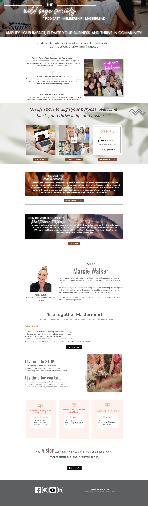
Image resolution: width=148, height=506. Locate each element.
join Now (74, 347)
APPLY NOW (74, 243)
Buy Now (74, 468)
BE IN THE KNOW (41, 159)
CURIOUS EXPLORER (74, 159)
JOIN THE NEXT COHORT (74, 201)
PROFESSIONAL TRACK (107, 159)
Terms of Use (99, 492)
